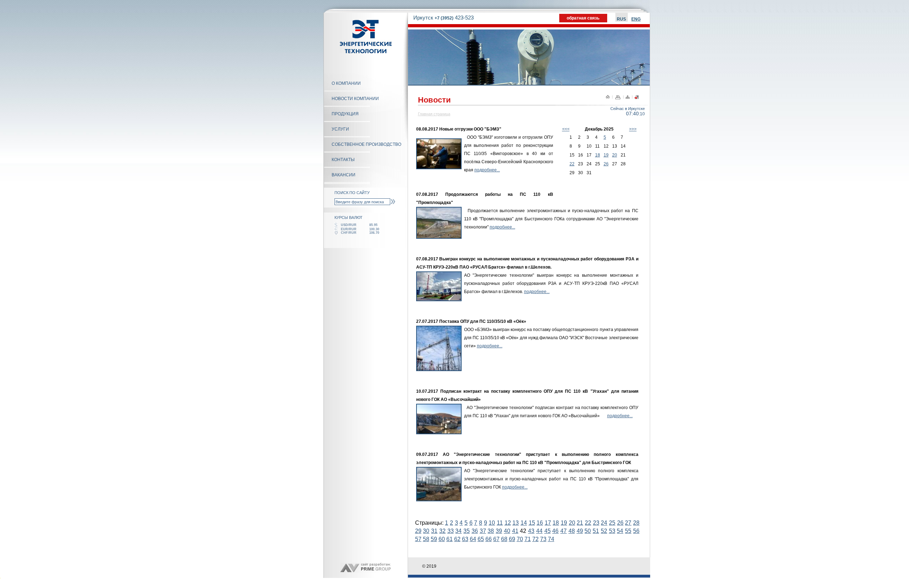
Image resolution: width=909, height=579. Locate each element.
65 (481, 539)
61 (449, 539)
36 (475, 531)
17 (548, 523)
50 (587, 531)
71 (527, 539)
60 (442, 539)
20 (614, 155)
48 (571, 531)
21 (580, 523)
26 (606, 163)
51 (596, 531)
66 (488, 539)
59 (434, 539)
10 (492, 523)
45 (547, 531)
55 (628, 531)
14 (524, 523)
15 (532, 523)
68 (504, 539)
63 (465, 539)
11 (500, 523)
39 (499, 531)
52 (604, 531)
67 (496, 539)
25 (612, 523)
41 (515, 531)
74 (551, 539)
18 (597, 155)
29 (418, 531)
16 (540, 523)
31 (434, 531)
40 (507, 531)
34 (458, 531)
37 (483, 531)
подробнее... (487, 169)
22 (572, 163)
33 (450, 531)
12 (508, 523)
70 (520, 539)
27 (628, 523)
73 (543, 539)
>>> (633, 129)
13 (515, 523)
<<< (566, 129)
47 (563, 531)
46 (555, 531)
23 (596, 523)
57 (418, 539)
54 (620, 531)
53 (612, 531)
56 (636, 531)
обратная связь (583, 18)
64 (473, 539)
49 (580, 531)
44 (539, 531)
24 (604, 523)
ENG (636, 19)
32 (442, 531)
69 (512, 539)
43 (531, 531)
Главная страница (434, 114)
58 (426, 539)
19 (606, 155)
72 (535, 539)
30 (426, 531)
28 (636, 523)
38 (491, 531)
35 (466, 531)
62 (457, 539)
